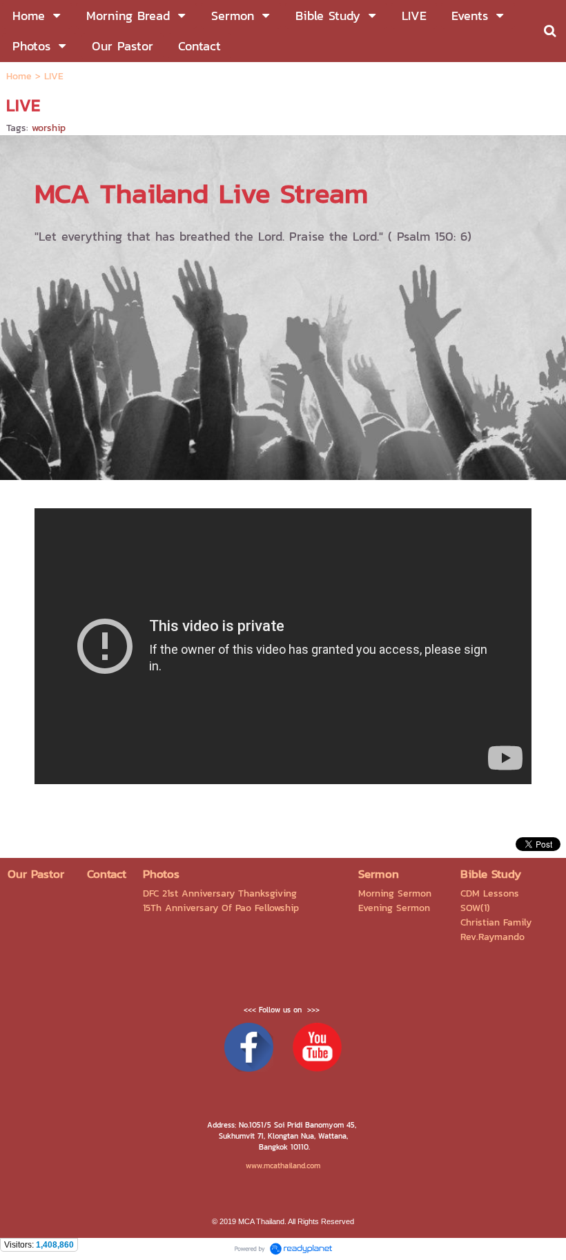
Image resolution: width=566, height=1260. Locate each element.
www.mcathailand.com (283, 1165)
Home (19, 76)
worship (49, 128)
